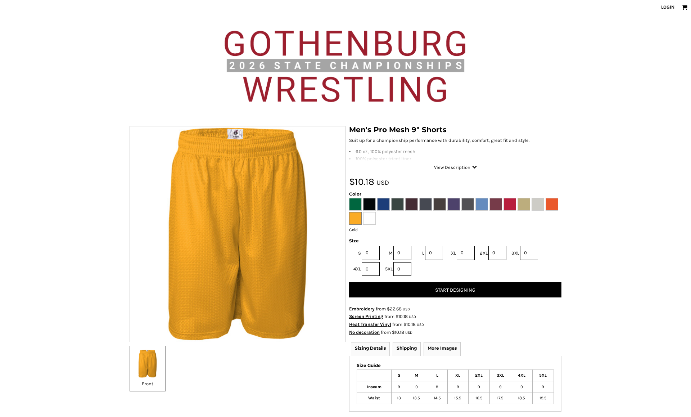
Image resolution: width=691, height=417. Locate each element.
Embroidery (362, 308)
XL (453, 253)
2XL (484, 253)
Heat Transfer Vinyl (370, 324)
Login (667, 7)
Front (147, 383)
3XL (515, 253)
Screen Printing (366, 316)
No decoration (364, 332)
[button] (684, 7)
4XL (357, 269)
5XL (389, 269)
